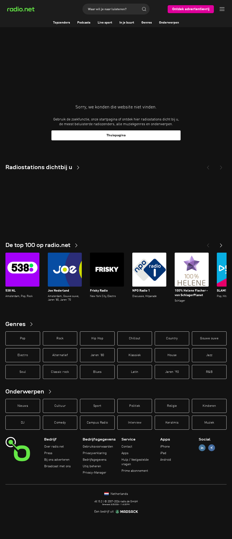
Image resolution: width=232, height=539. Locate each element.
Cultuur (60, 405)
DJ (22, 422)
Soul (22, 372)
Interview (134, 422)
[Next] (221, 165)
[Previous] (208, 165)
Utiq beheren (92, 466)
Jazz (209, 355)
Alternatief (60, 355)
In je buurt (126, 22)
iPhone (165, 446)
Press (48, 453)
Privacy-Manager (94, 472)
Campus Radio (97, 422)
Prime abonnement (134, 470)
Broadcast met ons (57, 466)
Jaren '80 (97, 355)
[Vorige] (208, 243)
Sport (97, 405)
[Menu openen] (222, 9)
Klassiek (134, 355)
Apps (124, 453)
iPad (163, 453)
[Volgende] (221, 243)
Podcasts (83, 22)
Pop (23, 338)
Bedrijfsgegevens (94, 459)
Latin (134, 372)
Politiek (134, 405)
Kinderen (209, 405)
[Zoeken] (144, 9)
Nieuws (22, 405)
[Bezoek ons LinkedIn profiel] (202, 448)
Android (165, 459)
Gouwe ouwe (209, 338)
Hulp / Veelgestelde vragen (135, 462)
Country (172, 338)
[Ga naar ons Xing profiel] (211, 448)
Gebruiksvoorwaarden (98, 446)
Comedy (60, 422)
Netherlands (119, 494)
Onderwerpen (169, 22)
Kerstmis (172, 422)
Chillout (134, 338)
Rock (59, 338)
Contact (126, 446)
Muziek (209, 422)
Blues (97, 372)
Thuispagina (116, 135)
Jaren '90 (172, 372)
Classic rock (60, 372)
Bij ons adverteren (57, 459)
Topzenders (61, 22)
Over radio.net (54, 446)
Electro (22, 355)
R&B (209, 372)
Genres (146, 22)
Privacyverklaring (95, 453)
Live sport (105, 22)
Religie (172, 405)
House (172, 355)
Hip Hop (97, 338)
